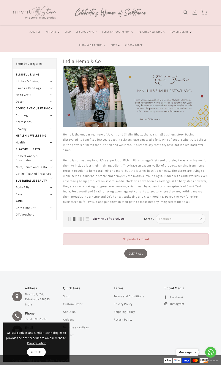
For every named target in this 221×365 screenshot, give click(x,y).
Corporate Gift (26, 208)
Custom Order (72, 304)
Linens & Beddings (28, 88)
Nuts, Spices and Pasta (31, 167)
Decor (20, 102)
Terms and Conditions (129, 296)
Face (19, 194)
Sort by (149, 218)
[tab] (34, 74)
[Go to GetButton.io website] (211, 360)
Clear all (136, 253)
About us (69, 312)
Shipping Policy (124, 312)
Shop (66, 296)
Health (20, 142)
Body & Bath (24, 187)
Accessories (24, 122)
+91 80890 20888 (36, 319)
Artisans (68, 319)
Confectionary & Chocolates (27, 158)
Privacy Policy (123, 304)
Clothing (22, 115)
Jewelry (21, 129)
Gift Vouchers (25, 214)
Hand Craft (23, 95)
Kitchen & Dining (27, 81)
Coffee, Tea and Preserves (33, 174)
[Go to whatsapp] (210, 352)
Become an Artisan (76, 327)
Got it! (36, 352)
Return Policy (123, 319)
